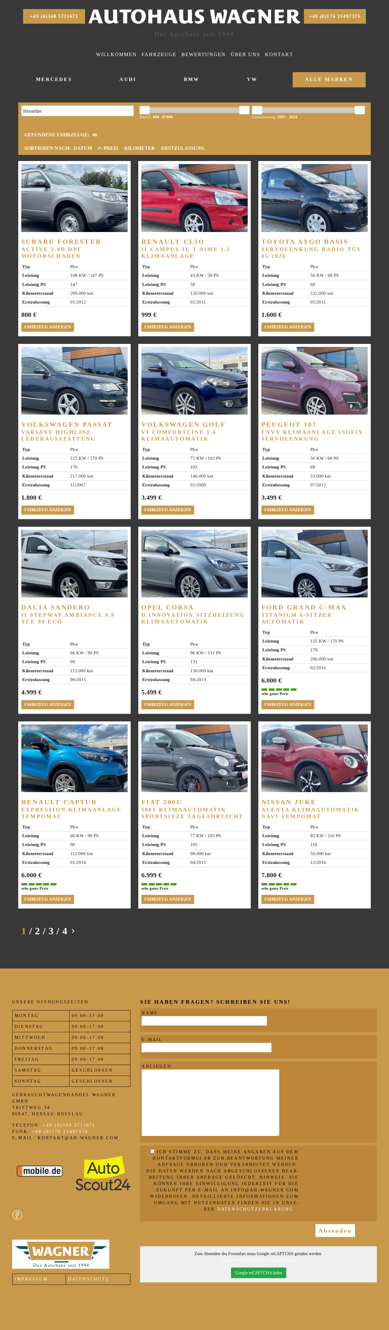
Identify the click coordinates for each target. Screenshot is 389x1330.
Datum (83, 148)
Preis (111, 148)
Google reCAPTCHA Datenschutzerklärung (258, 1260)
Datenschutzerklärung (255, 1209)
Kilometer (139, 148)
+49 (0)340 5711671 (54, 16)
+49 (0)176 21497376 (334, 16)
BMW (192, 79)
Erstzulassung (183, 148)
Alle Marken (329, 79)
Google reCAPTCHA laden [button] (258, 1273)
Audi (127, 79)
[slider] (144, 110)
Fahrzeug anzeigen (47, 326)
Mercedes (54, 79)
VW (252, 79)
